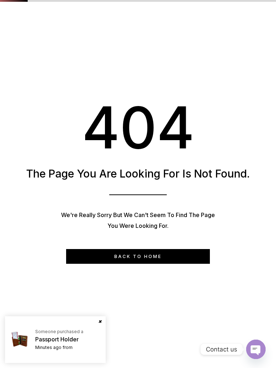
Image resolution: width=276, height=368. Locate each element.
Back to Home (138, 256)
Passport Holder (57, 339)
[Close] (100, 322)
